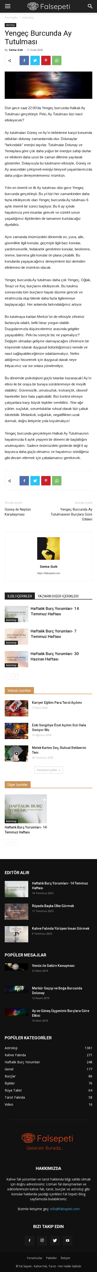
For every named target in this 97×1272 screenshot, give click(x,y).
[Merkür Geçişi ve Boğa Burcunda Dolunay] (16, 989)
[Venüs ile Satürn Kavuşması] (16, 967)
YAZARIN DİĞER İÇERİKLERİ (58, 596)
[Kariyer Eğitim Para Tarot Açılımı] (16, 708)
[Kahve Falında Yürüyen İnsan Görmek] (16, 934)
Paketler (51, 1258)
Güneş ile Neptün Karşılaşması (18, 511)
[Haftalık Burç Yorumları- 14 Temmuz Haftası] (16, 614)
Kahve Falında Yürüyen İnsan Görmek (60, 928)
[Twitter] (55, 1240)
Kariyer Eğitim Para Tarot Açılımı (57, 702)
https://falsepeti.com (48, 573)
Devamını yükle (47, 770)
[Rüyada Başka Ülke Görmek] (16, 912)
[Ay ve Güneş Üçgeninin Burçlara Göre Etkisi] (16, 1012)
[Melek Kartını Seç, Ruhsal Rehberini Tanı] (16, 753)
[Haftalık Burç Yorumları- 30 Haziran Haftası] (16, 659)
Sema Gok (16, 50)
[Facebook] (29, 1240)
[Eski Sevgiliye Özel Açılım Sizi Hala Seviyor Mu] (16, 731)
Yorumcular (34, 1258)
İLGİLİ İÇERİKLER (20, 596)
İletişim (65, 1258)
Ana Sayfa (11, 18)
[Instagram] (42, 1240)
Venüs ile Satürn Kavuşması (53, 966)
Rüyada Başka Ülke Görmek (53, 906)
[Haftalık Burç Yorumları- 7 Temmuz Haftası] (16, 636)
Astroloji (27, 18)
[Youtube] (67, 1240)
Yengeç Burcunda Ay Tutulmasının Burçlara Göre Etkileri (71, 514)
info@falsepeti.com (65, 1209)
